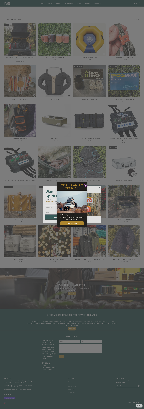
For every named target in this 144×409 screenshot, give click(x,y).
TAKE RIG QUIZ (72, 223)
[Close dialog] (85, 185)
